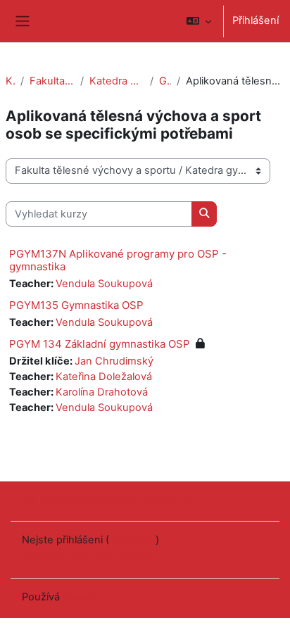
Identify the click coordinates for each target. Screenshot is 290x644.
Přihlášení (255, 20)
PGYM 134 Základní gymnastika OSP (99, 344)
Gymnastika (165, 81)
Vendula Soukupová (104, 283)
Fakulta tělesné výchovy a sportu (52, 81)
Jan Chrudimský (114, 361)
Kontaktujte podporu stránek (109, 499)
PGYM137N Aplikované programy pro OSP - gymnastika (118, 260)
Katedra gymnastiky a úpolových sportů (116, 81)
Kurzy (10, 81)
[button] (198, 21)
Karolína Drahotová (102, 392)
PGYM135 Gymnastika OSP (76, 305)
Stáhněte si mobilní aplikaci (87, 557)
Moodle (81, 597)
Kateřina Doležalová (104, 376)
